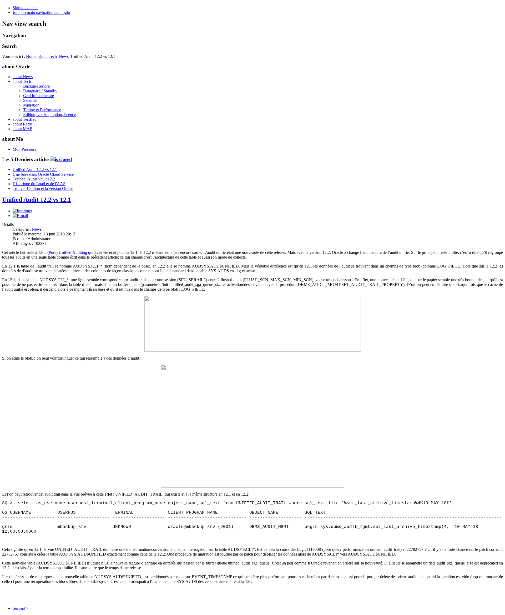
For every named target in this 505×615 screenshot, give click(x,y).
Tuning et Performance (42, 110)
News (64, 56)
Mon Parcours (24, 149)
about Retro (22, 124)
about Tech (47, 56)
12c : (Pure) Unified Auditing (62, 252)
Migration (31, 105)
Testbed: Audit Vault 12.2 (34, 179)
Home (31, 56)
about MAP (22, 129)
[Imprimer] (22, 211)
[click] (61, 159)
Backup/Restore (36, 86)
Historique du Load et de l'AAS (39, 184)
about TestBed (25, 119)
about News (23, 76)
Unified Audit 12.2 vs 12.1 (35, 169)
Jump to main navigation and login (41, 12)
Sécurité (30, 100)
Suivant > (21, 608)
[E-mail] (20, 215)
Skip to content (25, 8)
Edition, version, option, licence (49, 114)
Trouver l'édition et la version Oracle (43, 188)
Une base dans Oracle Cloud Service (43, 174)
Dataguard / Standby (40, 91)
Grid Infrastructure (38, 95)
